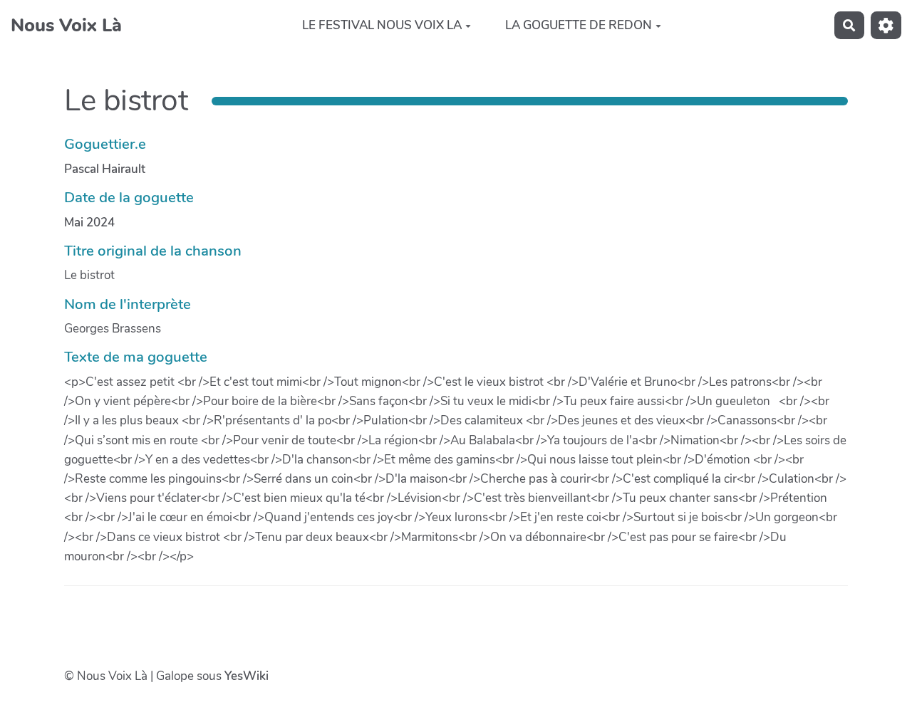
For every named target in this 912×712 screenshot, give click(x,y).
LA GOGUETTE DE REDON (578, 25)
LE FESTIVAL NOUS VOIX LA (382, 25)
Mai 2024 (89, 222)
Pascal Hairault (104, 169)
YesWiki (246, 676)
